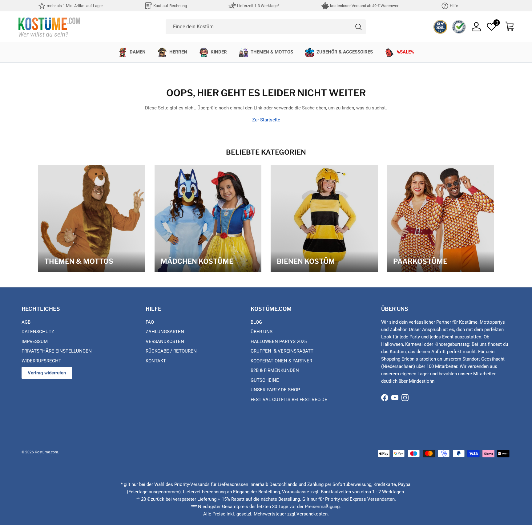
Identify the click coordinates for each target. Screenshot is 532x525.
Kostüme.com (46, 452)
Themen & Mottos (272, 52)
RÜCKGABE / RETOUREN (171, 351)
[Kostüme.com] (49, 27)
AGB (26, 322)
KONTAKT (156, 361)
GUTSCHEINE (265, 380)
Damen (138, 52)
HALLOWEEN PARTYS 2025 (279, 341)
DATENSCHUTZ (38, 331)
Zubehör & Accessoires (344, 52)
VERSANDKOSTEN (165, 341)
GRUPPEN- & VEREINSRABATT (282, 351)
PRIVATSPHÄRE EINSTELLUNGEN (57, 351)
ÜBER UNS (261, 331)
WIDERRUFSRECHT (41, 361)
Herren (178, 52)
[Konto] (476, 26)
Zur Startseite (266, 120)
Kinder (219, 52)
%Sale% (405, 52)
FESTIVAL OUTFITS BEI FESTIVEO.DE (289, 399)
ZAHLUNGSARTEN (165, 331)
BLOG (256, 322)
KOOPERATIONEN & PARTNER (281, 361)
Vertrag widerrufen (47, 373)
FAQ (150, 322)
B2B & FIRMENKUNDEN (275, 370)
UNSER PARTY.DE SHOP (275, 390)
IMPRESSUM (35, 341)
